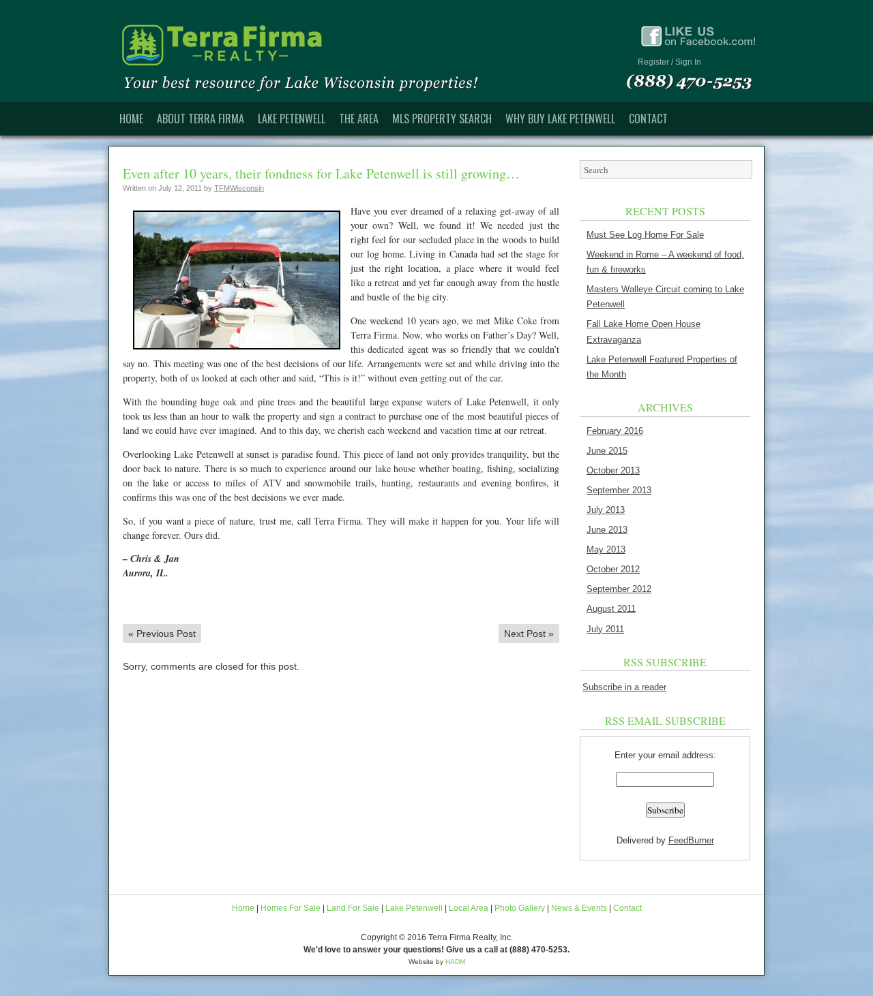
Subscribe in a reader (624, 687)
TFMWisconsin (239, 188)
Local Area (468, 908)
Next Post (529, 633)
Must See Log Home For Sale (645, 235)
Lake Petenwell (291, 118)
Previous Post (162, 633)
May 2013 (606, 549)
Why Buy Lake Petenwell (560, 118)
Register (653, 62)
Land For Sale (353, 908)
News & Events (579, 908)
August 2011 (611, 609)
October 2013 (613, 470)
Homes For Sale (291, 908)
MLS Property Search (442, 118)
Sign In (688, 62)
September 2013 (619, 490)
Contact (648, 118)
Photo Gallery (519, 908)
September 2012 (619, 589)
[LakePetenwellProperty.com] (436, 51)
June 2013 (607, 530)
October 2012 (613, 569)
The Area (359, 118)
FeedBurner (691, 840)
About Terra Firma (200, 118)
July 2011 (605, 629)
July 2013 (606, 510)
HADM (455, 961)
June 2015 (607, 451)
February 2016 (615, 431)
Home (131, 118)
